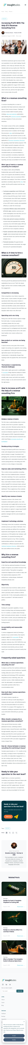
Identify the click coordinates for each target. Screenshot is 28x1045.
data (10, 133)
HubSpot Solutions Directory (8, 546)
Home (2, 11)
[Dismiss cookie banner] (24, 1022)
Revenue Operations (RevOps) (17, 140)
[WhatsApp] (13, 832)
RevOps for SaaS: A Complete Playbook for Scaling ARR (12, 901)
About (2, 999)
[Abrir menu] (25, 4)
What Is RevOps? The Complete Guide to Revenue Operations (13, 960)
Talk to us (8, 816)
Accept (14, 1035)
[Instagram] (2, 984)
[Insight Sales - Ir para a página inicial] (11, 5)
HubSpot (3, 1013)
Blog (6, 11)
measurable (16, 637)
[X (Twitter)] (10, 832)
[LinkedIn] (6, 832)
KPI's (21, 182)
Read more (21, 907)
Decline (14, 1039)
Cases (2, 1002)
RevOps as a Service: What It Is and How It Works (12, 931)
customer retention (16, 116)
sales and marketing (11, 114)
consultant (5, 372)
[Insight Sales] (13, 980)
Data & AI (3, 1019)
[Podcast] (10, 984)
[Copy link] (16, 832)
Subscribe (20, 991)
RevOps (10, 11)
